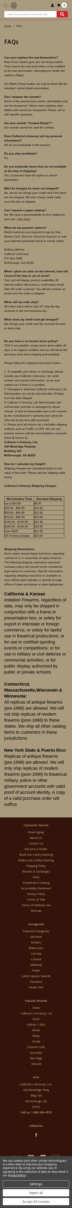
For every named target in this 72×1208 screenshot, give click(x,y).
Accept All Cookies (36, 1201)
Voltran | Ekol (36, 1024)
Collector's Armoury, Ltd (36, 1013)
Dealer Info (36, 987)
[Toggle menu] (5, 5)
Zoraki (36, 1041)
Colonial (36, 959)
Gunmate (36, 1052)
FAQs (36, 877)
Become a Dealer (36, 849)
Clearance (36, 982)
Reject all (36, 1193)
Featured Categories (36, 931)
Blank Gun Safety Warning (36, 855)
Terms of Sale (36, 899)
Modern (36, 942)
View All (36, 1064)
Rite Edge (36, 1058)
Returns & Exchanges (36, 871)
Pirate (36, 970)
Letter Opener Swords (36, 976)
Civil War (36, 953)
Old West (36, 937)
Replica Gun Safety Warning (36, 860)
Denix (36, 1008)
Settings (36, 1184)
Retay (36, 1036)
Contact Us (36, 843)
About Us (36, 838)
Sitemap (36, 911)
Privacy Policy (36, 894)
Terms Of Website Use (36, 905)
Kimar (36, 1030)
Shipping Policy (36, 866)
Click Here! (24, 219)
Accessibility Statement (36, 888)
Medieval (36, 965)
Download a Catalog (36, 883)
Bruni (36, 1019)
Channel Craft (36, 1047)
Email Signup (36, 832)
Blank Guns (36, 948)
